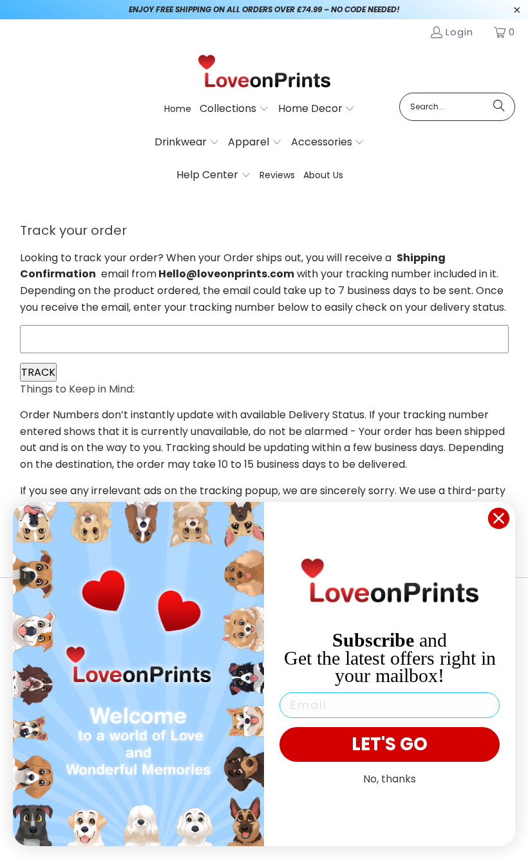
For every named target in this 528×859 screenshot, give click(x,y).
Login (459, 32)
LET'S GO (390, 744)
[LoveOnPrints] (264, 72)
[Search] (499, 107)
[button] (234, 109)
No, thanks (389, 778)
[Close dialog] (498, 518)
